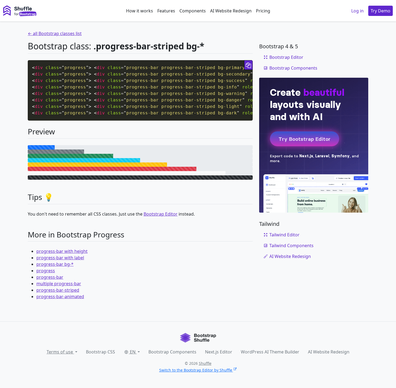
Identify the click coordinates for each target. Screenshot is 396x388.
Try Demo (380, 11)
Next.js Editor (218, 352)
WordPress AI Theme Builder (270, 352)
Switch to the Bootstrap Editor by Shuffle (195, 370)
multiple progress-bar (58, 284)
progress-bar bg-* (55, 264)
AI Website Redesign (231, 11)
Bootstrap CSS (100, 352)
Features (166, 11)
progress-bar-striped (57, 290)
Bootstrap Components (293, 68)
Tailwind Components (291, 246)
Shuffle (205, 363)
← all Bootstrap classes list (55, 33)
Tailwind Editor (284, 235)
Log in (357, 11)
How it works (139, 11)
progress (45, 271)
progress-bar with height (62, 251)
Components (192, 11)
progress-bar (49, 277)
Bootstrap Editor (161, 214)
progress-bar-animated (60, 296)
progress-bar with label (60, 258)
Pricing (263, 11)
